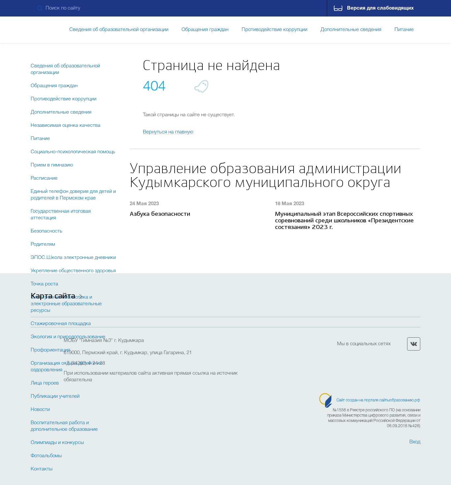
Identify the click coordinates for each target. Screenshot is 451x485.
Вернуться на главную (168, 132)
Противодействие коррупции (63, 99)
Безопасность (46, 231)
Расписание (44, 178)
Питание (40, 138)
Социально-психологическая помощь (73, 152)
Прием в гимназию (52, 165)
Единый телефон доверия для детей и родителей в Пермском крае (73, 195)
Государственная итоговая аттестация (61, 214)
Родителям (43, 244)
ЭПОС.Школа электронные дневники (73, 257)
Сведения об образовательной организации (65, 69)
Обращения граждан (54, 86)
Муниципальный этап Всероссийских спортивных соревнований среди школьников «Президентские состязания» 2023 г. (344, 220)
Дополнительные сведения (61, 112)
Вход (414, 442)
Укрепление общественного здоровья (73, 271)
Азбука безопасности (160, 214)
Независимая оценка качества (65, 125)
